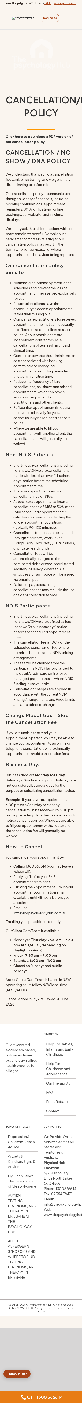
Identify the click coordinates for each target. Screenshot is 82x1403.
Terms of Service (53, 1308)
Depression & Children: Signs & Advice (21, 1141)
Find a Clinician (17, 1373)
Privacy (38, 1308)
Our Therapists (58, 1083)
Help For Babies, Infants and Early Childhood (59, 1049)
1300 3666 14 (66, 1188)
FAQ (49, 1092)
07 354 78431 (61, 1193)
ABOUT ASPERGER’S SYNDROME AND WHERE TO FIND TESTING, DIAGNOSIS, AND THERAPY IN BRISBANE (22, 1259)
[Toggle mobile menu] (66, 18)
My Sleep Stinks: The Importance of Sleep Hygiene (22, 1181)
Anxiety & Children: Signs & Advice (21, 1161)
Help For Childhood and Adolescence (58, 1068)
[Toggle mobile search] (74, 18)
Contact (52, 1111)
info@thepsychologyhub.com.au (39, 913)
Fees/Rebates (57, 1101)
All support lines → (65, 3)
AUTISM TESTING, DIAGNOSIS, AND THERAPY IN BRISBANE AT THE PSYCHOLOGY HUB (22, 1213)
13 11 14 (47, 3)
